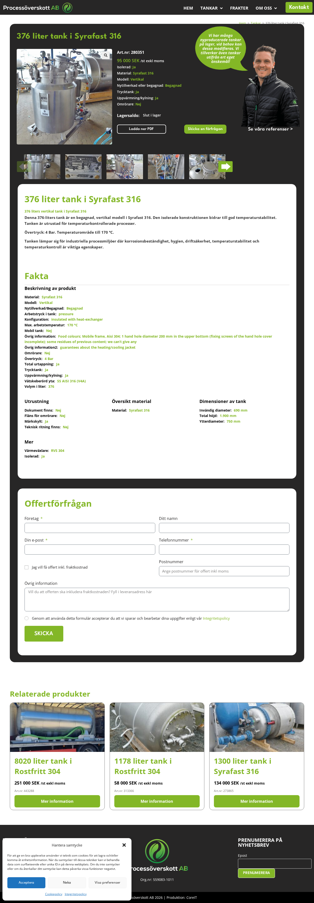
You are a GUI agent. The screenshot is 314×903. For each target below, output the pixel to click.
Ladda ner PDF (141, 129)
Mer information (57, 801)
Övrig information (41, 583)
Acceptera (26, 882)
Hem (188, 8)
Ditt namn (168, 518)
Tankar (209, 8)
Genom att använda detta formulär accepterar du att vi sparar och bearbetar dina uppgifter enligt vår (131, 618)
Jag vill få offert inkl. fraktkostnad (60, 567)
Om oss (264, 8)
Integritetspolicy (76, 894)
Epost (242, 855)
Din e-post (35, 540)
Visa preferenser (107, 882)
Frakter (239, 8)
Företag (32, 518)
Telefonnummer (174, 540)
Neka (67, 882)
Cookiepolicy (53, 894)
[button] (124, 845)
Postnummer (171, 561)
